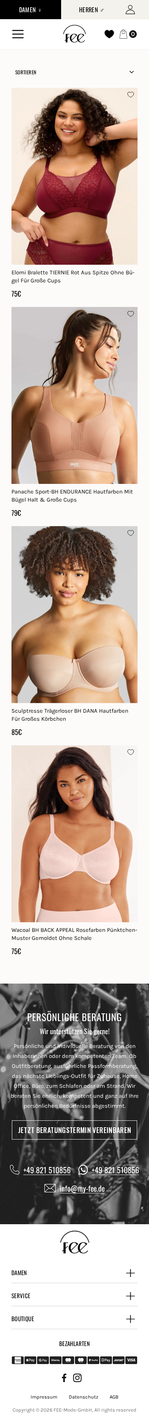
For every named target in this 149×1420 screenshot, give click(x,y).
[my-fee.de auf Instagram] (77, 1379)
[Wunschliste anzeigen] (109, 34)
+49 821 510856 (47, 1170)
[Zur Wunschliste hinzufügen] (131, 95)
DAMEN (19, 1272)
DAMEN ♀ (30, 9)
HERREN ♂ (91, 9)
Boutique (22, 1318)
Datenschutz (83, 1397)
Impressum (44, 1397)
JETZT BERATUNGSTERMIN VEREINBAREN (74, 1130)
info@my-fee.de (82, 1188)
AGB (114, 1397)
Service (21, 1295)
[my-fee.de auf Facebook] (64, 1379)
